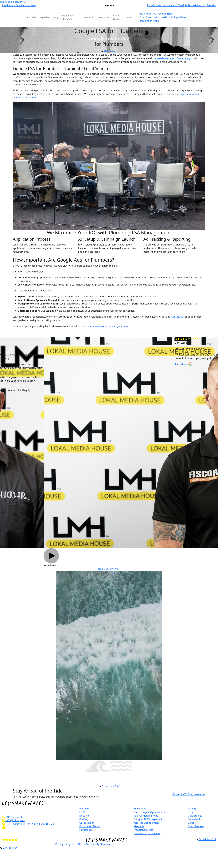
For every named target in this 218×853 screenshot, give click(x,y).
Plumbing (84, 808)
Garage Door (86, 822)
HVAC (82, 812)
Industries (31, 17)
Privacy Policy (62, 844)
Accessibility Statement (99, 844)
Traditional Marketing (67, 17)
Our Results (88, 17)
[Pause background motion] (25, 2)
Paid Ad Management (146, 815)
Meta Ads (139, 826)
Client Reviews (196, 826)
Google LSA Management (148, 819)
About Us (131, 17)
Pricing (192, 808)
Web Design (140, 808)
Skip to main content (11, 1)
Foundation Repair (89, 826)
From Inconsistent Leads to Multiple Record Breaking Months (181, 5)
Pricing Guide (116, 17)
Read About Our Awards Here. (19, 5)
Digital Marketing (49, 17)
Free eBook (194, 819)
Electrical (84, 815)
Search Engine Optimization (149, 812)
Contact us (177, 316)
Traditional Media (143, 830)
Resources (104, 17)
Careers (192, 822)
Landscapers (86, 830)
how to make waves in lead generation (107, 326)
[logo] (13, 17)
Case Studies (195, 815)
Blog (190, 812)
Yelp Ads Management (146, 822)
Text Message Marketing (147, 833)
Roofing (83, 819)
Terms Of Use (78, 844)
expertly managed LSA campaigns (174, 58)
